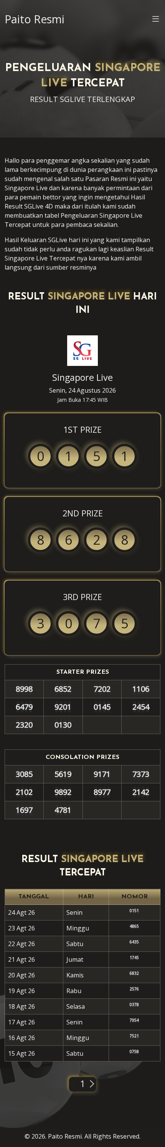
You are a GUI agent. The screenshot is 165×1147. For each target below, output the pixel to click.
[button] (155, 20)
